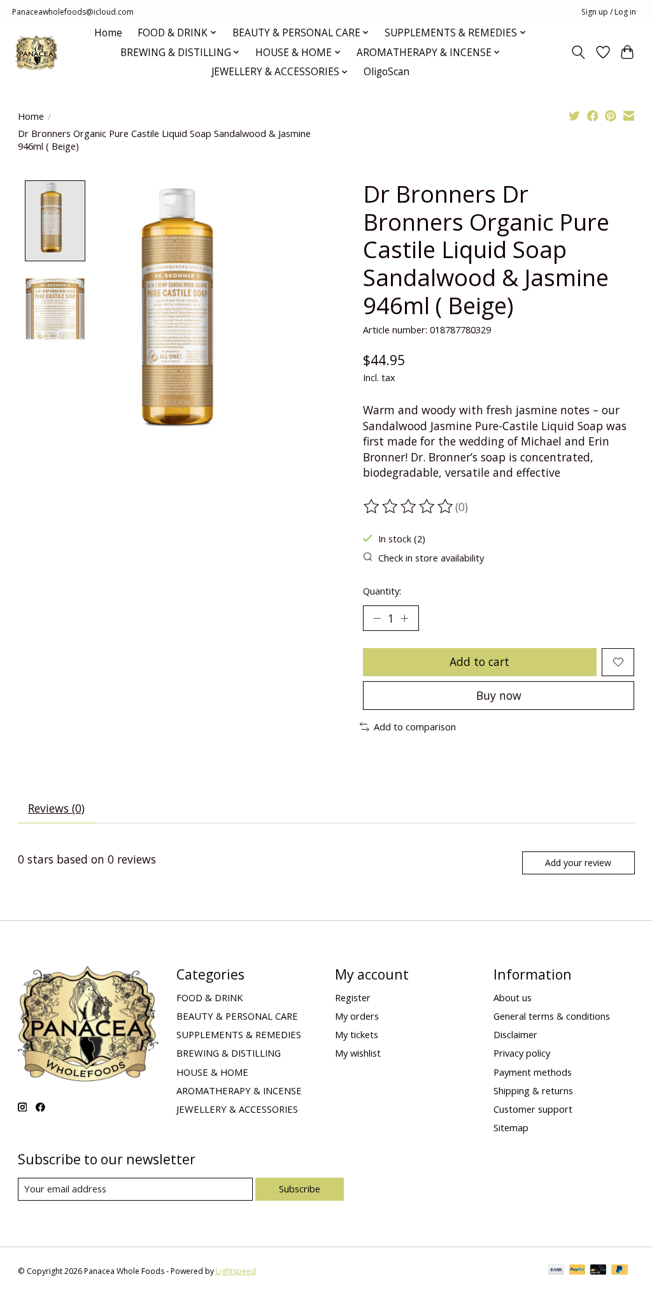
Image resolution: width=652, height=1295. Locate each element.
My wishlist (358, 1052)
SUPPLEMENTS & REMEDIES (238, 1034)
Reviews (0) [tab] (56, 808)
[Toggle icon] (578, 52)
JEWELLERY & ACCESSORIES (237, 1109)
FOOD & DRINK (209, 997)
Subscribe (299, 1188)
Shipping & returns (533, 1090)
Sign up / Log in (608, 11)
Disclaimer (515, 1034)
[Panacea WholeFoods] (36, 52)
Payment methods (532, 1072)
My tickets (356, 1034)
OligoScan (386, 71)
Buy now (498, 695)
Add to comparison (415, 726)
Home (108, 33)
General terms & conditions (551, 1015)
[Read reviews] (409, 506)
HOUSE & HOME (212, 1072)
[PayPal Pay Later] (619, 1270)
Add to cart (479, 661)
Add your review (578, 863)
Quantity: (382, 590)
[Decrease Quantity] (377, 618)
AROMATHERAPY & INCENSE (239, 1090)
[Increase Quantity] (404, 618)
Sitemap (510, 1127)
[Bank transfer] (556, 1270)
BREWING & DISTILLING (228, 1052)
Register (353, 997)
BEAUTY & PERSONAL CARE (237, 1015)
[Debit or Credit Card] (598, 1270)
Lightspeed (236, 1271)
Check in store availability (431, 557)
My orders (357, 1015)
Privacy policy (521, 1052)
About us (512, 997)
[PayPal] (577, 1270)
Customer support (532, 1109)
